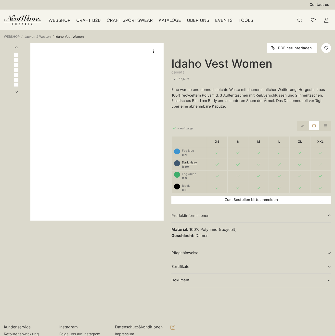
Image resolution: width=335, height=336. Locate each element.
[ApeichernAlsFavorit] (313, 20)
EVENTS (223, 20)
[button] (97, 132)
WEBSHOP (59, 20)
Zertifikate (180, 266)
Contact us (319, 4)
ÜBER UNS (198, 20)
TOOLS (245, 20)
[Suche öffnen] (300, 20)
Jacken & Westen (38, 36)
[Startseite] (22, 20)
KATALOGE (170, 20)
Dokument (180, 280)
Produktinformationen (190, 215)
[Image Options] (153, 51)
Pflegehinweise (184, 252)
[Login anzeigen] (326, 20)
